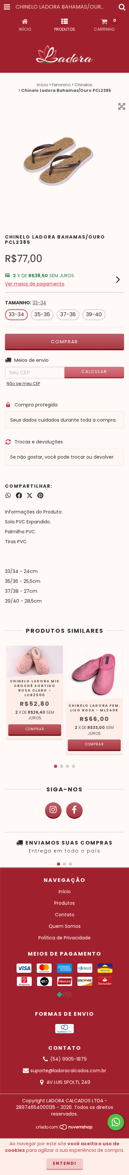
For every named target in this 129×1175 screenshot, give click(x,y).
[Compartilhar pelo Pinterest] (40, 495)
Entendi (64, 1163)
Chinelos (83, 85)
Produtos (64, 903)
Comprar (34, 729)
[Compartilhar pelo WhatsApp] (8, 495)
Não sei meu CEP (23, 383)
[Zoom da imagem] (121, 106)
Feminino (61, 85)
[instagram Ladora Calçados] (53, 810)
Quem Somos (65, 926)
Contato (64, 914)
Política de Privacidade (64, 937)
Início (42, 85)
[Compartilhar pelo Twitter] (29, 495)
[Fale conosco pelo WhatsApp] (116, 1122)
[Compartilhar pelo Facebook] (19, 495)
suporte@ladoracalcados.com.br (68, 1070)
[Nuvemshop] (65, 1129)
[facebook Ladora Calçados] (74, 810)
